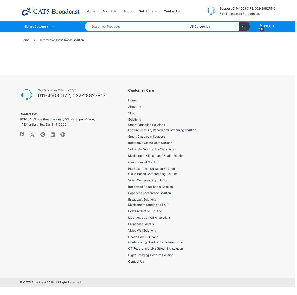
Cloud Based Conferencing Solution (152, 174)
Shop (127, 11)
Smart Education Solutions (146, 125)
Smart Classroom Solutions (146, 136)
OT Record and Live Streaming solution (155, 248)
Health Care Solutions (143, 237)
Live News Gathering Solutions (149, 217)
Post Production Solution (145, 211)
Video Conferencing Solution (148, 180)
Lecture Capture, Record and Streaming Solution (162, 130)
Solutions (146, 11)
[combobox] (136, 26)
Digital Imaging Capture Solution (150, 255)
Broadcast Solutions (142, 199)
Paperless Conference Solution (149, 193)
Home (91, 11)
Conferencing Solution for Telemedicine (155, 242)
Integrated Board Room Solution (150, 186)
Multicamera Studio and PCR (148, 205)
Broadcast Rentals (141, 224)
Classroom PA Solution (143, 162)
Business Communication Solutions (152, 168)
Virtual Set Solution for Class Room (152, 149)
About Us (109, 11)
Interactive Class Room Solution (150, 143)
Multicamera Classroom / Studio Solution (156, 155)
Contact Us (172, 11)
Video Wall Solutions (142, 230)
